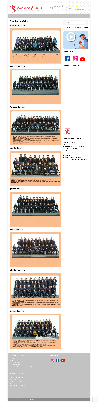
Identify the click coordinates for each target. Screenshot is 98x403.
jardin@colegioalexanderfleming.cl (18, 385)
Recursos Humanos (30, 16)
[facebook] (67, 61)
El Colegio (19, 16)
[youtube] (82, 61)
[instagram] (75, 61)
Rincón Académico (45, 16)
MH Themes (32, 399)
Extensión (57, 16)
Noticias (65, 16)
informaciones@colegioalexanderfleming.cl (75, 152)
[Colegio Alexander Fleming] (49, 13)
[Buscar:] (76, 22)
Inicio (10, 16)
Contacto (74, 16)
